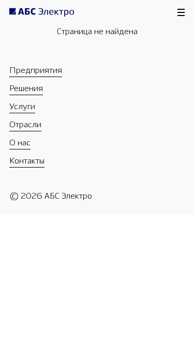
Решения (26, 88)
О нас (20, 142)
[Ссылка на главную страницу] (46, 14)
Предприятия (35, 70)
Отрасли (25, 124)
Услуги (22, 106)
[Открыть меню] (181, 12)
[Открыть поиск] (160, 48)
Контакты (26, 161)
